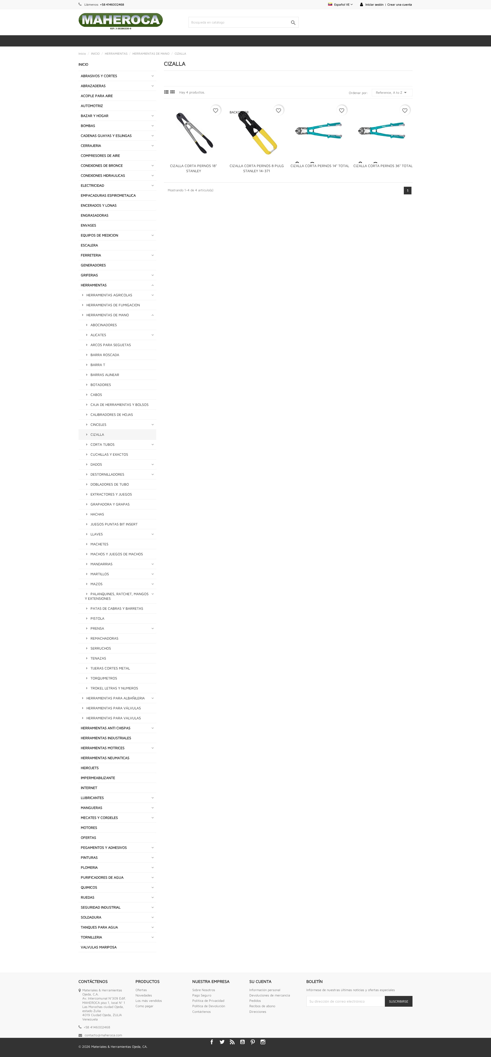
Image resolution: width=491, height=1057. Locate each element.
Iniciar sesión (374, 4)
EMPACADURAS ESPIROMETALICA (108, 195)
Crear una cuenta (399, 4)
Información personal (264, 990)
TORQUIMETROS (104, 678)
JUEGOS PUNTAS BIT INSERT (114, 524)
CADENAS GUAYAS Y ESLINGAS (106, 135)
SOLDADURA (91, 917)
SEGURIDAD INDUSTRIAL (100, 907)
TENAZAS (98, 658)
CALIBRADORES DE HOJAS (112, 414)
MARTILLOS (100, 574)
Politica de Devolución (208, 1006)
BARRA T (98, 364)
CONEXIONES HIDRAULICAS (103, 175)
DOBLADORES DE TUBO (110, 484)
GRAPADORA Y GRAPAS (110, 504)
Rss (232, 1042)
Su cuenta (260, 981)
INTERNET (89, 787)
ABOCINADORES (104, 325)
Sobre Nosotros (203, 990)
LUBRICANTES (92, 797)
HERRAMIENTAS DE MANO (107, 315)
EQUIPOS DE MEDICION (99, 235)
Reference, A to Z (392, 92)
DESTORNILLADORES (107, 474)
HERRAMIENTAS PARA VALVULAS (113, 718)
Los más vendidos (149, 1001)
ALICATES (98, 335)
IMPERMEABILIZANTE (98, 778)
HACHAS (97, 514)
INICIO (83, 64)
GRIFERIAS (89, 275)
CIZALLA (97, 434)
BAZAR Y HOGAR (94, 115)
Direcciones (257, 1011)
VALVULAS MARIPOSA (99, 947)
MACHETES (99, 544)
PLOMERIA (89, 867)
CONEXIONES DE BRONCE (102, 165)
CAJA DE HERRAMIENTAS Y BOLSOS (120, 404)
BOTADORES (101, 384)
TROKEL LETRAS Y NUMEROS (114, 688)
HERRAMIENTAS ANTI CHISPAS (105, 728)
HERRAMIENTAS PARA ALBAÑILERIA (115, 698)
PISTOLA (97, 618)
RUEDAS (87, 897)
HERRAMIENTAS (94, 285)
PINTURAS (89, 857)
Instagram (263, 1042)
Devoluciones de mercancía (269, 995)
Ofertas (141, 990)
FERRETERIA (91, 255)
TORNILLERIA (91, 937)
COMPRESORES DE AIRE (100, 155)
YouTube (242, 1042)
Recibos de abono (262, 1006)
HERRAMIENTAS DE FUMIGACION (113, 305)
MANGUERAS (91, 807)
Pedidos (255, 1001)
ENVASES (88, 225)
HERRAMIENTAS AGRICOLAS (109, 295)
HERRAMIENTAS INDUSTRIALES (106, 738)
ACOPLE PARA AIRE (97, 95)
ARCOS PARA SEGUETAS (111, 345)
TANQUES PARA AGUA (99, 927)
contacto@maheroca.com (103, 1035)
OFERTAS (88, 837)
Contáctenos (201, 1011)
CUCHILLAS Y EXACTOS (109, 454)
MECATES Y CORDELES (99, 817)
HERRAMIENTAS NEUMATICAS (105, 758)
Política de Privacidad (208, 1001)
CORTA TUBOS (103, 444)
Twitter (222, 1042)
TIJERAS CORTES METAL (110, 668)
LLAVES (97, 534)
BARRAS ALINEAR (105, 374)
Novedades (144, 995)
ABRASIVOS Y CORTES (99, 76)
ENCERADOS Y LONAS (99, 205)
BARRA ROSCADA (105, 355)
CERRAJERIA (91, 145)
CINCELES (98, 424)
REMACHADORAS (104, 638)
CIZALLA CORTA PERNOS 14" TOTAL (320, 165)
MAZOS (97, 584)
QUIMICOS (89, 887)
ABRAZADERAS (93, 86)
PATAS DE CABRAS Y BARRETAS (117, 608)
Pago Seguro (201, 995)
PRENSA (97, 628)
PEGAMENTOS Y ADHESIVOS (104, 847)
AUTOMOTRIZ (92, 105)
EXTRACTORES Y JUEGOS (111, 494)
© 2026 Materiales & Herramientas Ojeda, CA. (113, 1046)
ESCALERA (89, 245)
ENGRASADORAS (94, 215)
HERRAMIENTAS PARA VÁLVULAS (113, 708)
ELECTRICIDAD (92, 185)
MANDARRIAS (102, 564)
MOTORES (89, 827)
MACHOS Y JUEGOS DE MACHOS (117, 554)
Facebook (211, 1042)
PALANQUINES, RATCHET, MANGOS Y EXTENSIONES (117, 596)
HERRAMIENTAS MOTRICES (103, 748)
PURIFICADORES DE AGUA (102, 877)
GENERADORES (93, 265)
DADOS (96, 464)
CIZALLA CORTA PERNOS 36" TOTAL (382, 165)
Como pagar (144, 1006)
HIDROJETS (90, 768)
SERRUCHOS (101, 648)
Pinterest (252, 1042)
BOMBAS (88, 125)
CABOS (96, 394)
